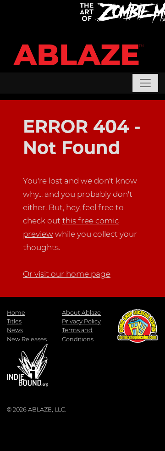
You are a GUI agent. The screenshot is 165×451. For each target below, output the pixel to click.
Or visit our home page (66, 273)
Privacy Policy (81, 321)
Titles (14, 321)
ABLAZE (77, 54)
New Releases (27, 339)
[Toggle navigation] (145, 83)
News (15, 330)
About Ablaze (81, 312)
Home (16, 312)
